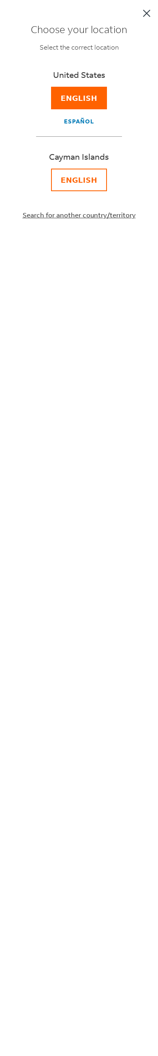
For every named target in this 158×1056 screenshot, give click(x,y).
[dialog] (79, 528)
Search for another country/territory (79, 215)
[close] (146, 13)
